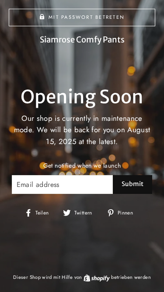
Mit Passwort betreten (87, 17)
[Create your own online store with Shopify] (97, 277)
